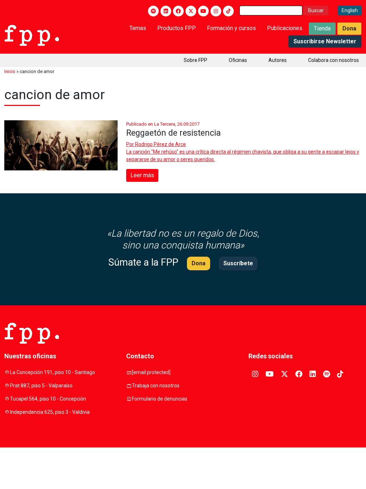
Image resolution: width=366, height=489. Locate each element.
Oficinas (238, 60)
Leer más (142, 175)
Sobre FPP (195, 60)
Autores (277, 60)
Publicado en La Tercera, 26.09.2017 (162, 124)
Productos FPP (176, 28)
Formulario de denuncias (159, 399)
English (350, 10)
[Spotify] (153, 11)
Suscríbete (238, 263)
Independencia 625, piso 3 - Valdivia (50, 412)
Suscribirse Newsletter (324, 41)
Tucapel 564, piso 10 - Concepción (48, 399)
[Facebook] (178, 11)
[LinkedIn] (165, 11)
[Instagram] (216, 11)
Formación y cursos (231, 28)
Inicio (9, 71)
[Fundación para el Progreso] (31, 35)
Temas (137, 28)
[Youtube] (203, 11)
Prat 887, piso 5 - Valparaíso (41, 385)
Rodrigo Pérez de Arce (160, 144)
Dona (349, 28)
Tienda (322, 28)
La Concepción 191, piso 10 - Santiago (52, 372)
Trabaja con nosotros (155, 385)
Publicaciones (284, 28)
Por (156, 144)
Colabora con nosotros (333, 60)
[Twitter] (191, 11)
